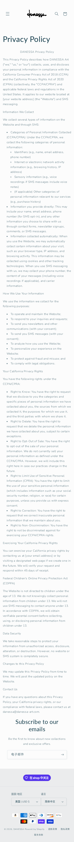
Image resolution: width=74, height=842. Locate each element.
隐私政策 (65, 829)
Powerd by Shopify (35, 829)
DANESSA (18, 829)
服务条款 (38, 834)
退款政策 (52, 829)
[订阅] (62, 754)
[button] (7, 14)
